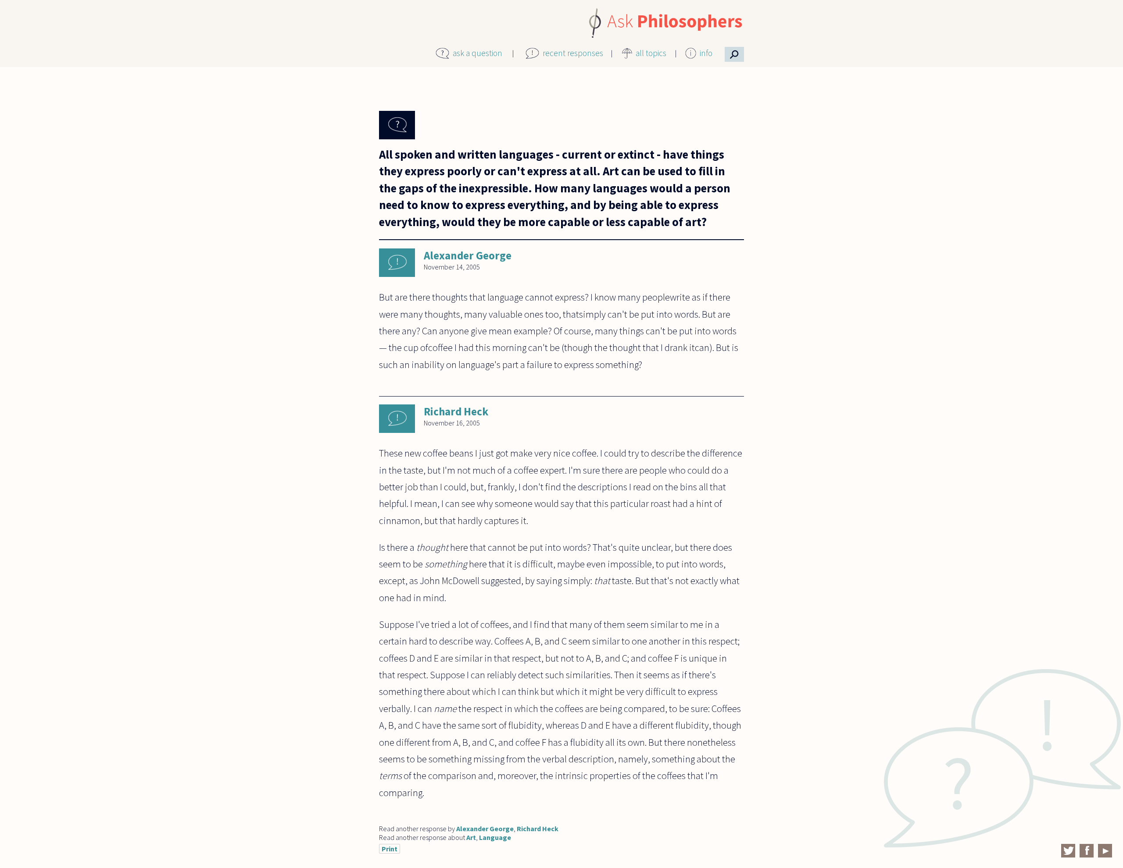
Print (389, 848)
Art (471, 837)
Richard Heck (456, 411)
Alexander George (467, 255)
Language (495, 837)
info (706, 53)
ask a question (477, 53)
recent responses (573, 53)
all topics (651, 53)
